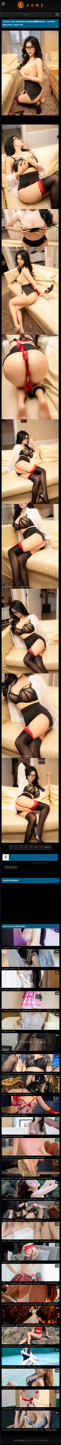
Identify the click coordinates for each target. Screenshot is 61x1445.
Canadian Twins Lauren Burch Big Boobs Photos (23, 1346)
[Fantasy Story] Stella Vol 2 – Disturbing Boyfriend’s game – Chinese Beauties (30, 1073)
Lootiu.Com (30, 5)
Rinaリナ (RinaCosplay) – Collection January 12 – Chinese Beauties (30, 1283)
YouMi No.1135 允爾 (11, 947)
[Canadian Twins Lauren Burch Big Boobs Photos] (30, 1335)
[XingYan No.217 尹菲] (30, 1251)
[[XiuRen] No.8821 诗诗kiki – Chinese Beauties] (30, 1356)
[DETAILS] (6, 857)
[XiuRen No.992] (30, 1021)
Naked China (10, 867)
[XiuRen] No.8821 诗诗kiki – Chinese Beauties (21, 1367)
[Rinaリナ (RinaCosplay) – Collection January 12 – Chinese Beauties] (30, 1272)
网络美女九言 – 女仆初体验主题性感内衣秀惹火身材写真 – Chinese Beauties (30, 1325)
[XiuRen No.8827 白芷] (30, 958)
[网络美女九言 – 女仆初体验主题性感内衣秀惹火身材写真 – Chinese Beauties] (30, 1314)
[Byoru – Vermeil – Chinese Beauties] (30, 1084)
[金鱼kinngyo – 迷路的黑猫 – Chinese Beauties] (30, 1209)
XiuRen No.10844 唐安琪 (12, 1136)
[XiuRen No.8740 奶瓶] (30, 979)
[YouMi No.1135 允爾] (30, 937)
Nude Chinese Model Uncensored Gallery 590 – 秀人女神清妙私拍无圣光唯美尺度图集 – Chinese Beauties (30, 1304)
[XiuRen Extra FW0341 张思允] (30, 1105)
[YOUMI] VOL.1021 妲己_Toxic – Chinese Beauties (23, 1409)
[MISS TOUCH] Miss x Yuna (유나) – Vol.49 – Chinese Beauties (28, 1241)
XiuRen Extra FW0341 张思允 (14, 1115)
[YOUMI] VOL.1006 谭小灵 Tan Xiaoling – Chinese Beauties (27, 1178)
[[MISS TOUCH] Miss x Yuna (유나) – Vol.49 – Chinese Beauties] (30, 1230)
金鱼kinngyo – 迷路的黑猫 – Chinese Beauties (22, 1220)
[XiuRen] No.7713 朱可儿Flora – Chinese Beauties (23, 1157)
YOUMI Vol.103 (8, 1388)
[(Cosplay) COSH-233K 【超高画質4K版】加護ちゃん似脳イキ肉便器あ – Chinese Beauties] (30, 1000)
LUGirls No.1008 (9, 1052)
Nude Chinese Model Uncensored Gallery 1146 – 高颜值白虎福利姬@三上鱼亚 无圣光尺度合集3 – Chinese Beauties (30, 1430)
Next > (48, 847)
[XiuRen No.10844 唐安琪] (30, 1126)
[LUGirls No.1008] (30, 1042)
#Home (26, 15)
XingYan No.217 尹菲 (11, 1262)
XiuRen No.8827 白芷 (11, 968)
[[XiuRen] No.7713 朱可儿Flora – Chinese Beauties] (30, 1147)
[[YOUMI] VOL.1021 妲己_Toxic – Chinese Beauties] (30, 1398)
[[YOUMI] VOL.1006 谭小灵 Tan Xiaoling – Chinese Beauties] (30, 1168)
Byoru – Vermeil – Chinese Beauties (17, 1094)
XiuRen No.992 (8, 1031)
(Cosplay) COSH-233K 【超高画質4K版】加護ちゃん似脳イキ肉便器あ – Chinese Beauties (30, 1010)
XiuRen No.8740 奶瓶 (11, 989)
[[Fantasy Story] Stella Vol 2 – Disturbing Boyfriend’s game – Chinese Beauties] (30, 1063)
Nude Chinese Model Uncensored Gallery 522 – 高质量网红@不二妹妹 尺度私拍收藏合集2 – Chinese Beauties (30, 1199)
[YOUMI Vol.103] (30, 1377)
